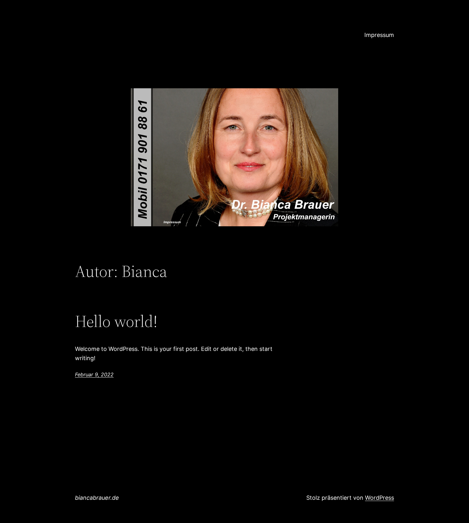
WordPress (379, 497)
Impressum (379, 35)
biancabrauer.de (97, 497)
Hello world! (116, 321)
